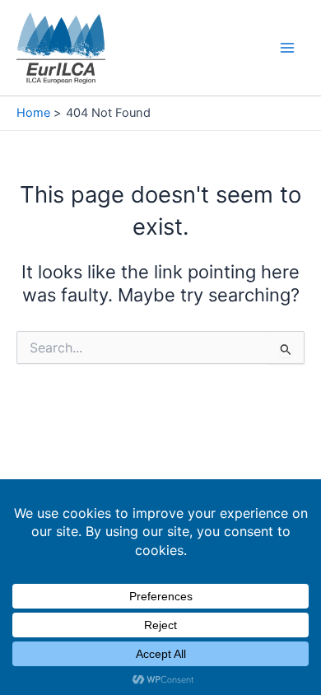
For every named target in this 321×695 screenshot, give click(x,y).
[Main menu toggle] (287, 47)
